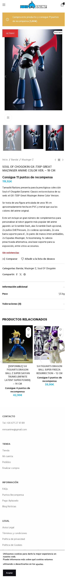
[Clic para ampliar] (8, 117)
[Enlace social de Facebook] (17, 274)
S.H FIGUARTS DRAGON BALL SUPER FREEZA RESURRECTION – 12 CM (49, 369)
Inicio (5, 160)
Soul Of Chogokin (47, 269)
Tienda (5, 451)
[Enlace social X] (21, 274)
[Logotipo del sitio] (33, 5)
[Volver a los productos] (59, 160)
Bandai (14, 160)
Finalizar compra (10, 468)
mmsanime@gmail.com (14, 430)
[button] (5, 76)
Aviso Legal (8, 528)
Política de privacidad (13, 539)
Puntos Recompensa (13, 495)
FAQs (5, 489)
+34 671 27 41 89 (16, 423)
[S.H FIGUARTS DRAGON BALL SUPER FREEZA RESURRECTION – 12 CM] (49, 344)
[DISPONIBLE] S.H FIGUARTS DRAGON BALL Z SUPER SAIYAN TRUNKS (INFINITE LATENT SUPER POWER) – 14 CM (18, 375)
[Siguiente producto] (63, 160)
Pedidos (6, 462)
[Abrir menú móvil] (4, 5)
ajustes (39, 564)
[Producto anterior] (55, 160)
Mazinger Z (28, 160)
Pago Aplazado (10, 501)
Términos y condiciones (14, 533)
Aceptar (9, 573)
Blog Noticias (9, 507)
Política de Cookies (12, 545)
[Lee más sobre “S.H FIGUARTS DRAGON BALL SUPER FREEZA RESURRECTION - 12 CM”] (60, 335)
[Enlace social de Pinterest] (25, 274)
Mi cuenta (7, 456)
